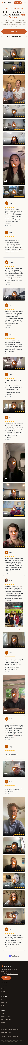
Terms (9, 1032)
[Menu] (25, 2)
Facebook (9, 1036)
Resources (4, 1002)
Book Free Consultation (14, 36)
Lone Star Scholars (6, 1019)
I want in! (14, 31)
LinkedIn (3, 1036)
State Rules (4, 999)
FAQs (2, 1005)
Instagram (15, 1036)
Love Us (3, 1022)
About (2, 1013)
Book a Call (18, 2)
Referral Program (5, 1016)
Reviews (3, 989)
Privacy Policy (4, 1032)
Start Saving (4, 991)
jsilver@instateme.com (12, 973)
